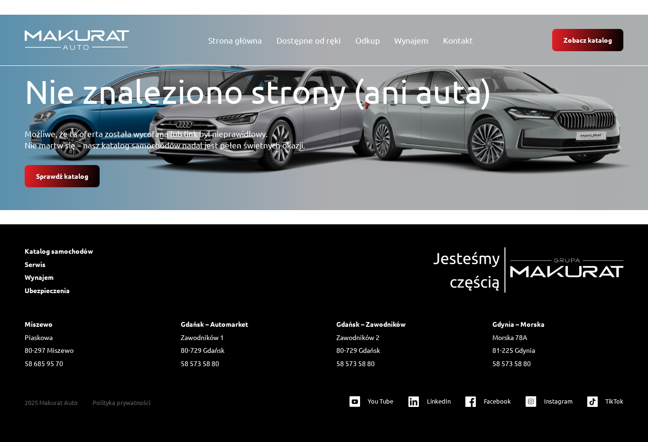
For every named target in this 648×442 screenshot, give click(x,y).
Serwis (35, 264)
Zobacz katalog (588, 40)
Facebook (497, 401)
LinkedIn (439, 401)
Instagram (558, 401)
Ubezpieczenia (47, 290)
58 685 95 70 (44, 363)
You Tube (380, 401)
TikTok (614, 401)
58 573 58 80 (200, 363)
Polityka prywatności (121, 402)
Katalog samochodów (59, 251)
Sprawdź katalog (62, 176)
